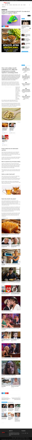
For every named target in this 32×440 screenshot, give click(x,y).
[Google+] (24, 433)
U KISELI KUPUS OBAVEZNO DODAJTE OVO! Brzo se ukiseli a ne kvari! (26, 97)
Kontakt (5, 0)
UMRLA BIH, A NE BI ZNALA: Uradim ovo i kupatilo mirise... (27, 47)
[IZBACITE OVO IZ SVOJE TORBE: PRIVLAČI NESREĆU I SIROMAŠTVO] (26, 22)
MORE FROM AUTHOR (10, 402)
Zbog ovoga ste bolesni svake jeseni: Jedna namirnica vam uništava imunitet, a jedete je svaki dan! (4, 410)
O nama (7, 0)
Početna (2, 0)
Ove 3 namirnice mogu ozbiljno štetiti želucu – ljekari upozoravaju (4, 418)
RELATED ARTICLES (4, 402)
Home (2, 8)
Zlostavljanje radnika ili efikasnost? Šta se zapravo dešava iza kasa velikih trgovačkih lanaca (16, 399)
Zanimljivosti (3, 6)
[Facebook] (22, 433)
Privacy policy (16, 0)
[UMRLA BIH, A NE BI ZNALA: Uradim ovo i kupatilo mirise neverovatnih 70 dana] (17, 406)
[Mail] (27, 433)
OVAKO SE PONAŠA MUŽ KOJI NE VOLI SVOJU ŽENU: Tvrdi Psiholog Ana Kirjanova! (26, 90)
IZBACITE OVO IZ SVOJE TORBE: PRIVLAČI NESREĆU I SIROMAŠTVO (26, 26)
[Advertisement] (11, 59)
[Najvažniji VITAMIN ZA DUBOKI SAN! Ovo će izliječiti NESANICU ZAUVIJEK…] (11, 415)
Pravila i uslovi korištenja (11, 0)
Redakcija (23, 28)
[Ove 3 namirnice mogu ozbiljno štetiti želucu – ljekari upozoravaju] (4, 415)
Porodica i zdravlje (6, 8)
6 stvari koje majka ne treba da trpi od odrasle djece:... (27, 44)
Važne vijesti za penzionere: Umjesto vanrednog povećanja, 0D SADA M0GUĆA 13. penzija (6, 399)
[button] (11, 20)
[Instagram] (25, 433)
